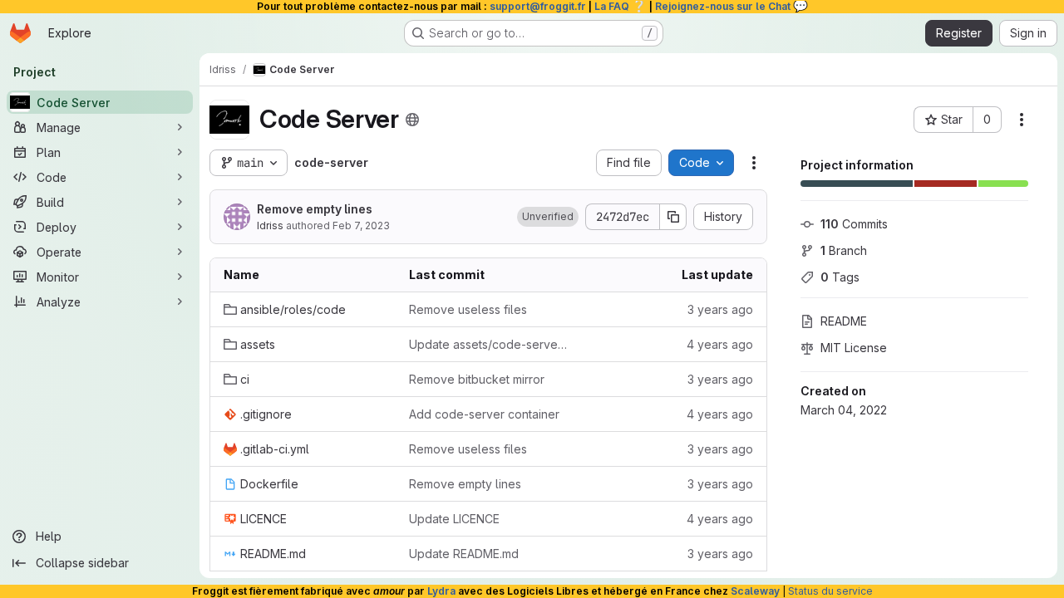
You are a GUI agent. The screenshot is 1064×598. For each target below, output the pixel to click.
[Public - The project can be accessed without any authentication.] (412, 119)
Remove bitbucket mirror (476, 379)
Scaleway (755, 591)
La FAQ (620, 6)
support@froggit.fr (538, 6)
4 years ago (720, 344)
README (843, 321)
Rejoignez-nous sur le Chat (731, 6)
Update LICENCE (454, 519)
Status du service (830, 591)
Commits (854, 224)
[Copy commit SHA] (673, 216)
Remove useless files (468, 309)
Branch (843, 250)
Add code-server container (484, 414)
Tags (840, 277)
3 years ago (720, 309)
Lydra (441, 591)
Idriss (270, 225)
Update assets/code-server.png (488, 344)
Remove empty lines (314, 209)
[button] (548, 217)
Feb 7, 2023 (361, 225)
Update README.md (464, 554)
